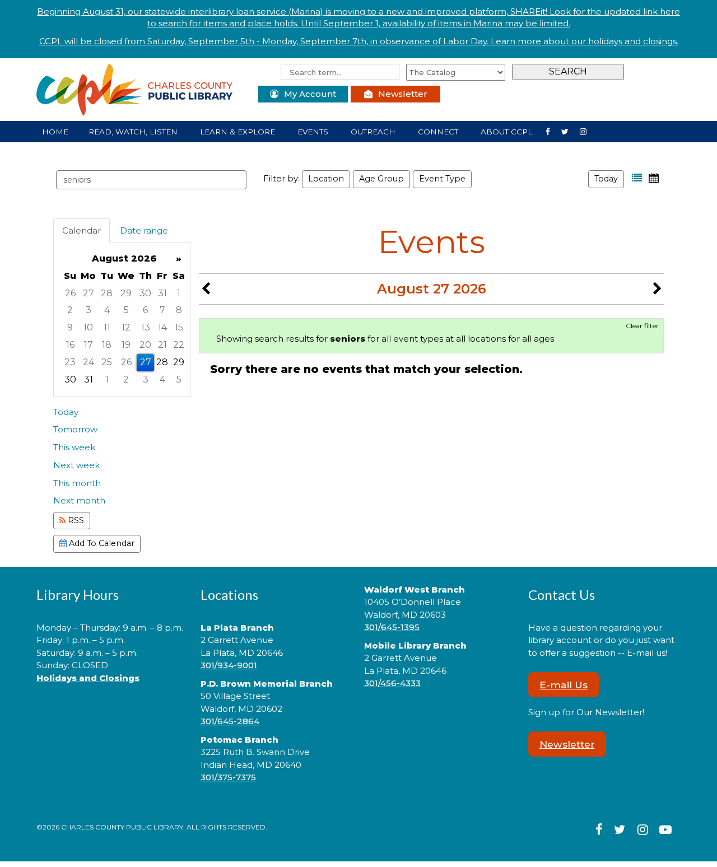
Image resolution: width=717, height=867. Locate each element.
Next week (76, 465)
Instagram (569, 131)
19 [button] (126, 344)
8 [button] (179, 310)
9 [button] (70, 327)
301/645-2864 (230, 721)
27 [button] (88, 293)
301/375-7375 (228, 777)
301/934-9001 (229, 665)
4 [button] (107, 310)
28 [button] (107, 293)
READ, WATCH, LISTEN (134, 131)
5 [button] (126, 310)
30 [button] (145, 293)
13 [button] (145, 327)
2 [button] (70, 310)
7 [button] (162, 310)
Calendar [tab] (81, 230)
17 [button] (88, 344)
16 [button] (70, 344)
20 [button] (145, 344)
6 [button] (145, 310)
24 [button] (88, 362)
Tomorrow (75, 429)
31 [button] (162, 293)
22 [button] (178, 344)
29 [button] (126, 293)
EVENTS (313, 131)
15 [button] (179, 327)
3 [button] (88, 310)
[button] (637, 178)
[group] (121, 319)
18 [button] (106, 344)
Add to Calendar (100, 543)
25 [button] (106, 362)
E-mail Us (563, 685)
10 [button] (88, 327)
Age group (381, 179)
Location (326, 179)
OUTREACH (374, 131)
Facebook (552, 131)
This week (74, 447)
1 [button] (178, 293)
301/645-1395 (392, 627)
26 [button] (70, 293)
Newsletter (402, 93)
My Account (310, 93)
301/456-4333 (392, 683)
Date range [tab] (144, 230)
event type (442, 179)
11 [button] (107, 327)
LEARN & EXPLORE (238, 131)
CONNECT (439, 131)
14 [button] (162, 327)
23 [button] (70, 362)
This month (77, 483)
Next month (79, 500)
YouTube (588, 131)
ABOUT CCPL (507, 131)
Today (606, 179)
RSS (75, 520)
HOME (55, 131)
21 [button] (162, 344)
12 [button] (126, 327)
